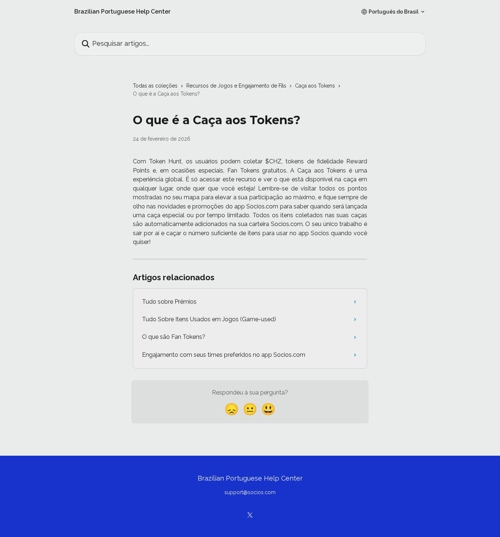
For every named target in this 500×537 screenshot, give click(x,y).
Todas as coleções (155, 86)
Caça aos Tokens (315, 86)
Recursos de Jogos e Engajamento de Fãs (236, 86)
